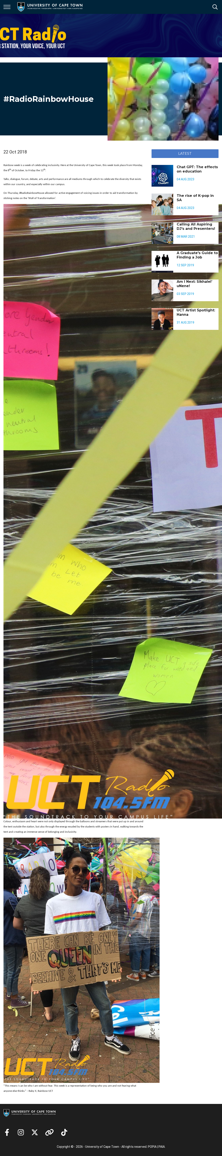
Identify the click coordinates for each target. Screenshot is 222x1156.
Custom (49, 1132)
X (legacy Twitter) (34, 1132)
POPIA (152, 1146)
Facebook (7, 1132)
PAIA (161, 1146)
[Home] (29, 1112)
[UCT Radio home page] (22, 35)
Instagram (21, 1132)
